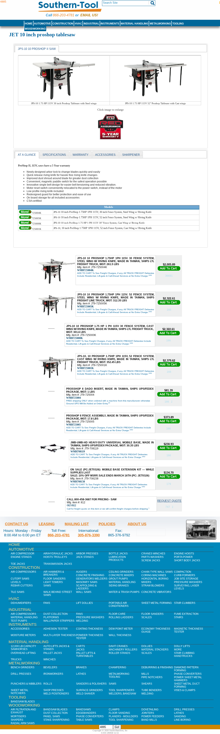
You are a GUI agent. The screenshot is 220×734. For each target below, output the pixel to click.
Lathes (81, 673)
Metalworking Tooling (119, 675)
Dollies (146, 646)
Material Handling (134, 23)
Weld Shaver (85, 693)
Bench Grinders (22, 667)
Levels (16, 582)
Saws (47, 585)
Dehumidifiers (21, 602)
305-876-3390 (89, 535)
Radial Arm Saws (23, 723)
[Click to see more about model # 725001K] (25, 229)
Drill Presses (21, 673)
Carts (80, 646)
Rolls (47, 683)
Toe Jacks (18, 563)
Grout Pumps (118, 578)
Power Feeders (152, 716)
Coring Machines (153, 575)
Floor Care (117, 613)
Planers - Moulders (123, 716)
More (178, 649)
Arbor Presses (87, 553)
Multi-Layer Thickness (59, 635)
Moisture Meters (23, 635)
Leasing (47, 524)
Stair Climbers (184, 602)
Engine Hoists (184, 553)
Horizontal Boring (154, 578)
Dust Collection (55, 613)
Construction (62, 23)
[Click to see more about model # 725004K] (25, 213)
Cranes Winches (153, 553)
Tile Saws (17, 592)
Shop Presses (53, 690)
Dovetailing (149, 709)
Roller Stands (119, 653)
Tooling (178, 23)
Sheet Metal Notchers (19, 692)
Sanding (180, 716)
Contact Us (16, 524)
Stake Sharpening (56, 719)
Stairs (178, 617)
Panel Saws (51, 716)
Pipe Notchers (151, 677)
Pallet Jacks (52, 653)
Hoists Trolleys (55, 557)
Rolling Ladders (121, 617)
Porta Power (183, 557)
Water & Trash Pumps (124, 592)
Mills (145, 673)
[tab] (37, 48)
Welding (82, 620)
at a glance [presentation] (27, 154)
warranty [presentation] (81, 154)
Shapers (17, 719)
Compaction (182, 571)
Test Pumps (19, 620)
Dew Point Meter (121, 628)
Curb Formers (184, 575)
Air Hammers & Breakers (53, 573)
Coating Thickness (89, 628)
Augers (81, 571)
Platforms (51, 617)
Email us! (89, 15)
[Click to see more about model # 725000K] (25, 223)
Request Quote (169, 500)
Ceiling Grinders (121, 571)
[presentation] (36, 49)
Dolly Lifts (182, 646)
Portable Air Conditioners (118, 604)
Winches (49, 659)
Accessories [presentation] (105, 154)
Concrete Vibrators (156, 592)
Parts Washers (152, 557)
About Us (137, 524)
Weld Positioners (56, 693)
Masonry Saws (86, 582)
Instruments (110, 23)
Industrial (91, 23)
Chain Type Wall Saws (157, 571)
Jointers (147, 712)
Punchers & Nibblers (26, 683)
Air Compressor (22, 553)
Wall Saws (83, 592)
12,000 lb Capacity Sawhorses (23, 648)
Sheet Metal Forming (156, 602)
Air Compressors (23, 571)
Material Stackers (154, 649)
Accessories (20, 628)
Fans (46, 602)
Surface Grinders (89, 690)
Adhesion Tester (55, 628)
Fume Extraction (186, 613)
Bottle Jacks (118, 553)
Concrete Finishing (90, 575)
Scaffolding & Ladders (86, 587)
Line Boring (182, 719)
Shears (146, 683)
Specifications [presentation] (54, 154)
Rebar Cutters (22, 585)
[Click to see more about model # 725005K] (25, 218)
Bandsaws (83, 709)
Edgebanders (86, 712)
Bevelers (50, 667)
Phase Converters (188, 673)
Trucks (16, 659)
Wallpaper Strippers (58, 620)
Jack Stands (85, 557)
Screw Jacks (150, 560)
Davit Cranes (118, 646)
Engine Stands (21, 557)
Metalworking (160, 23)
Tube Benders (151, 690)
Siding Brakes (119, 585)
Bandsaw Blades (23, 701)
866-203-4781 (63, 15)
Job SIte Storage (186, 578)
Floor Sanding (119, 712)
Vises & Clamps (184, 690)
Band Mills (149, 719)
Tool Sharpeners (121, 690)
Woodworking (35, 28)
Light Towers (53, 582)
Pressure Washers (188, 582)
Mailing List (77, 524)
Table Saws (84, 719)
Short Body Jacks (187, 560)
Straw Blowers (152, 585)
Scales (146, 617)
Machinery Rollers (123, 649)
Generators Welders (91, 578)
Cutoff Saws (20, 578)
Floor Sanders (54, 578)
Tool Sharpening (121, 719)
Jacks (80, 649)
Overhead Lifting (23, 653)
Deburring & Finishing (157, 667)
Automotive (42, 23)
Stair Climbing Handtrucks (184, 655)
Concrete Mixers (121, 575)
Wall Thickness (120, 635)
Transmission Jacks (57, 563)
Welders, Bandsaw (122, 693)
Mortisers (18, 716)
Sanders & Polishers (91, 683)
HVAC (78, 23)
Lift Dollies (84, 602)
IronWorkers (53, 673)
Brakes (81, 667)
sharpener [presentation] (131, 154)
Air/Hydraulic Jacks (58, 553)
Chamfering (117, 667)
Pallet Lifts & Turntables (85, 655)
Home (28, 23)
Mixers (146, 582)
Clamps (114, 709)
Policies (107, 524)
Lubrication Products (117, 558)
